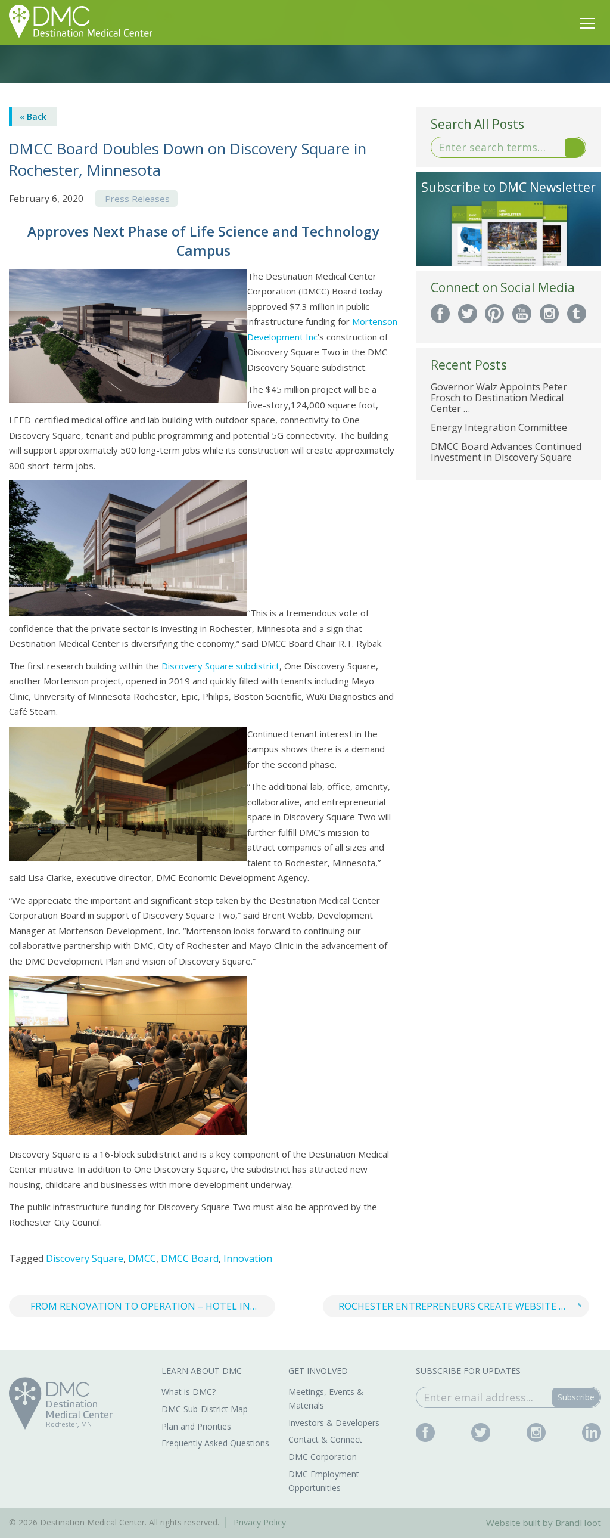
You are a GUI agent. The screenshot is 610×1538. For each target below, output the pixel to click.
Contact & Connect (325, 1439)
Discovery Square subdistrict (220, 666)
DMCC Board (190, 1258)
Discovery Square (84, 1258)
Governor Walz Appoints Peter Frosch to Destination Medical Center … (499, 397)
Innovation (247, 1258)
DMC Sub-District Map (204, 1409)
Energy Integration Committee (499, 427)
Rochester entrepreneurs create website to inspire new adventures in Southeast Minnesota (463, 1306)
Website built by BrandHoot (543, 1522)
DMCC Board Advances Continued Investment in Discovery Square (506, 452)
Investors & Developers (333, 1422)
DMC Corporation (322, 1456)
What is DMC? (188, 1391)
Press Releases (137, 198)
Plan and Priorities (196, 1426)
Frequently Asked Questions (215, 1443)
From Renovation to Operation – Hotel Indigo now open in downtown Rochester (152, 1306)
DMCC (142, 1258)
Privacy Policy (260, 1522)
